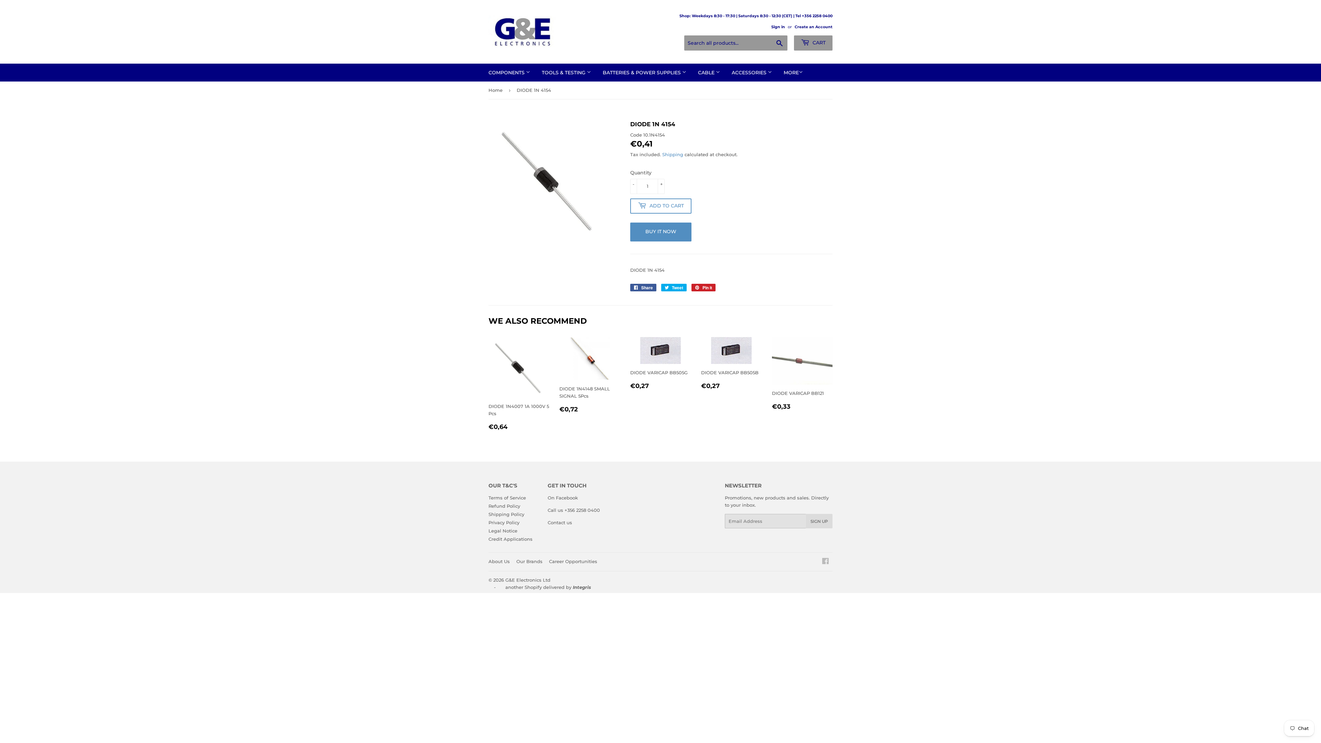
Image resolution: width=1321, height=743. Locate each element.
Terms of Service (507, 497)
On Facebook (563, 497)
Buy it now (660, 231)
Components (507, 72)
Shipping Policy (506, 514)
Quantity (641, 173)
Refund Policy (504, 506)
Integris (582, 587)
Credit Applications (510, 539)
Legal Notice (502, 531)
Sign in (778, 26)
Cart (818, 43)
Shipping (672, 154)
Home (495, 90)
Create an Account (814, 26)
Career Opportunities (573, 561)
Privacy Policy (503, 522)
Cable (707, 72)
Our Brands (529, 561)
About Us (499, 561)
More (791, 72)
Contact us (560, 522)
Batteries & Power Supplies (642, 72)
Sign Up (819, 521)
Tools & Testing (564, 72)
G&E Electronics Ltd (527, 580)
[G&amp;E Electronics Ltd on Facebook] (825, 562)
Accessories (750, 72)
